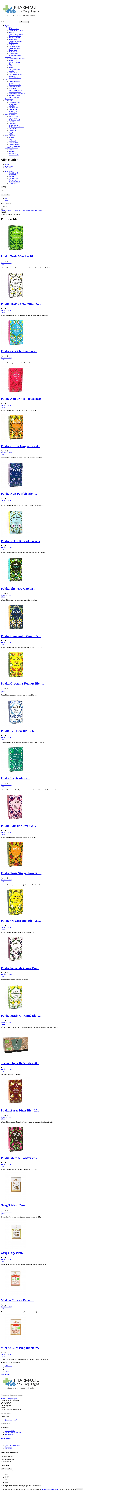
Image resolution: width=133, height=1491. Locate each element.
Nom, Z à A (19, 210)
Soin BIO (12, 176)
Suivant (8, 1371)
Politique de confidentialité (13, 1432)
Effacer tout (6, 195)
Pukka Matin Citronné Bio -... (21, 1015)
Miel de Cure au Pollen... (17, 1300)
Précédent (8, 1366)
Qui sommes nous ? (11, 1420)
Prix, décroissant (37, 210)
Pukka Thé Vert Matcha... (18, 588)
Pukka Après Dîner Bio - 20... (20, 1110)
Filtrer (3, 212)
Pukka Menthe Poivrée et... (19, 1158)
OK (3, 187)
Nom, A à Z (11, 210)
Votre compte (6, 1438)
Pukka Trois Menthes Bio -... (20, 256)
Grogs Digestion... (12, 1253)
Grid (6, 198)
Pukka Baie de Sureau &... (18, 825)
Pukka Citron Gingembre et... (20, 446)
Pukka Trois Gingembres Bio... (21, 873)
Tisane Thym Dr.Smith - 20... (20, 1063)
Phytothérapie (13, 180)
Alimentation (13, 183)
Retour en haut (6, 1374)
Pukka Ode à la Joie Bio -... (19, 351)
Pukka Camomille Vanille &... (21, 636)
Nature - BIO (9, 171)
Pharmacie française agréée (9, 1398)
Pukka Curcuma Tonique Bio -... (22, 683)
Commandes (8, 1447)
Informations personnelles (12, 1445)
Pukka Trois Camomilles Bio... (21, 304)
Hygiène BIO (13, 175)
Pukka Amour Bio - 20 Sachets (21, 398)
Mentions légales (10, 1431)
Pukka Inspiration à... (15, 778)
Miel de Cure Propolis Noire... (20, 1347)
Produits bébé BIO (14, 178)
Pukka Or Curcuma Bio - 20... (21, 920)
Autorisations (9, 1434)
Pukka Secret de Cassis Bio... (20, 968)
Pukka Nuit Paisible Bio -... (19, 493)
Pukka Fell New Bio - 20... (18, 731)
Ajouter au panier (6, 263)
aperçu (3, 264)
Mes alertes (8, 1448)
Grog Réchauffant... (14, 1205)
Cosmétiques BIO (14, 173)
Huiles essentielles (14, 182)
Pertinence (4, 210)
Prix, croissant (27, 210)
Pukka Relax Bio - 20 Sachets (20, 541)
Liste (6, 200)
